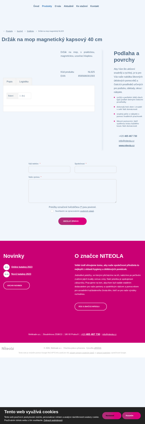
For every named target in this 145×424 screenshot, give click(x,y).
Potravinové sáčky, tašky (15, 286)
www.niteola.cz (127, 145)
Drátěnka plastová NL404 (15, 157)
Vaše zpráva (34, 177)
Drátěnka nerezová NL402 (15, 151)
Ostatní (8, 38)
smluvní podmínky (103, 353)
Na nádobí (9, 26)
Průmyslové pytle (12, 299)
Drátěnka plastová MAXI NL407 (15, 164)
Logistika (23, 81)
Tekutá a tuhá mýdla (13, 329)
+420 (128, 136)
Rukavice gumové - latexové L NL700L (16, 226)
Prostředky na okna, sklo (15, 360)
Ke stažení (82, 6)
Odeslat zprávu (71, 221)
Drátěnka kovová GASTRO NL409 (16, 183)
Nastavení (110, 416)
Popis (9, 81)
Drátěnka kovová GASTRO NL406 (16, 174)
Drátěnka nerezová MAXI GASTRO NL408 (15, 192)
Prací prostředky (12, 341)
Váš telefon (34, 164)
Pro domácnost (11, 90)
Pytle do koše (10, 292)
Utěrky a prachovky (13, 72)
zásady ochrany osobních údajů (82, 353)
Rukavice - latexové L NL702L (14, 245)
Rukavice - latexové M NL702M (14, 235)
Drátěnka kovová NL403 (15, 145)
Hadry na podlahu (12, 78)
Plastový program (12, 127)
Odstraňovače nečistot (14, 372)
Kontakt (94, 6)
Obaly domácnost (12, 305)
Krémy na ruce (11, 335)
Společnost (80, 164)
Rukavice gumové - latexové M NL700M (16, 217)
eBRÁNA (97, 348)
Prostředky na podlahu (14, 347)
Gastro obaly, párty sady (15, 311)
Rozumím (130, 416)
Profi (7, 96)
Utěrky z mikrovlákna (14, 50)
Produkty (47, 6)
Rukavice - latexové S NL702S (14, 254)
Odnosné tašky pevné (14, 317)
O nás (58, 6)
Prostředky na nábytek (14, 366)
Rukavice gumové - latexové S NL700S (16, 208)
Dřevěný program (12, 133)
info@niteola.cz (126, 141)
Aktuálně (68, 6)
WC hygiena (10, 378)
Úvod (36, 6)
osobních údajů (87, 211)
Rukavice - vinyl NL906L (15, 274)
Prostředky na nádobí (14, 354)
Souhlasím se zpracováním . (74, 211)
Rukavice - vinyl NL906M (15, 268)
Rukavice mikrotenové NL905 (17, 262)
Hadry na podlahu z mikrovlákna (13, 58)
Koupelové (9, 32)
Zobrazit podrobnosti (53, 420)
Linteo (7, 396)
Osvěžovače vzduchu (14, 384)
